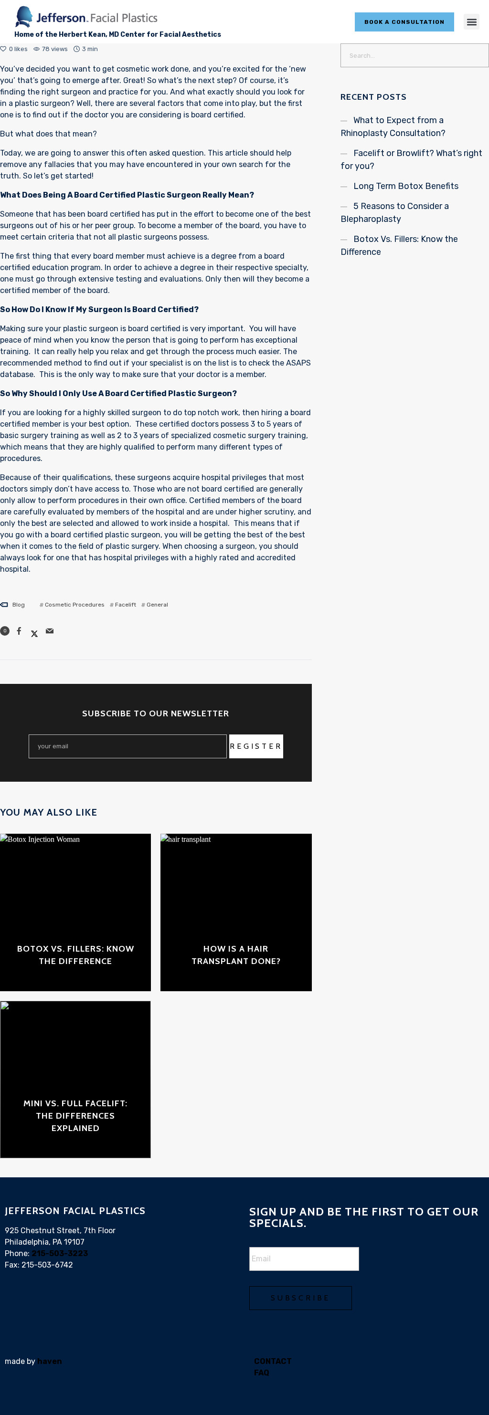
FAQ (261, 1372)
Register (256, 746)
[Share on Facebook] (19, 631)
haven (49, 1361)
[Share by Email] (49, 631)
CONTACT (273, 1361)
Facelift (125, 604)
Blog (18, 604)
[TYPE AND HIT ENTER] (478, 55)
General (157, 604)
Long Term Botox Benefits (405, 186)
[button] (471, 22)
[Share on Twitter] (34, 631)
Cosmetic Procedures (75, 604)
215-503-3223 (60, 1253)
